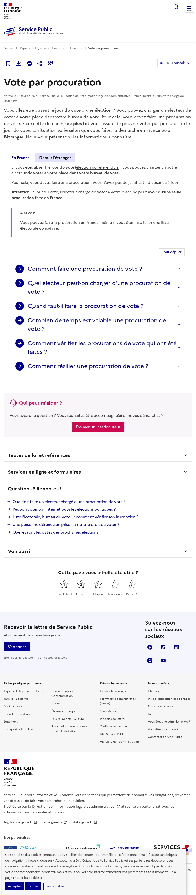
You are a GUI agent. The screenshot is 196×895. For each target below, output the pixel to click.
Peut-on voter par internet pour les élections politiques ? (64, 509)
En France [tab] (20, 157)
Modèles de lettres (112, 719)
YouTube (163, 660)
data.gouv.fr (83, 822)
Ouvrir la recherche (176, 6)
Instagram (150, 660)
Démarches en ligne (113, 691)
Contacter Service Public (165, 737)
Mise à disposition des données (169, 699)
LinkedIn (176, 647)
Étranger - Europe (63, 711)
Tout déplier (172, 251)
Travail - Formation (17, 714)
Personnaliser (55, 886)
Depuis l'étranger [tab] (55, 157)
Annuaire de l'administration (119, 742)
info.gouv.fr (52, 822)
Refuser (33, 886)
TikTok (163, 647)
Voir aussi (19, 551)
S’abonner (17, 647)
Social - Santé (13, 706)
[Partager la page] (39, 63)
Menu (189, 10)
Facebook (150, 647)
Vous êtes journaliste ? (163, 729)
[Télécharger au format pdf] (18, 63)
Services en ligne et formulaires (44, 472)
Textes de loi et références (39, 455)
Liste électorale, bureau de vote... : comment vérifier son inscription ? (75, 517)
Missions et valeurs (160, 706)
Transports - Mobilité (18, 729)
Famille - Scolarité (16, 699)
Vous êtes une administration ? (169, 722)
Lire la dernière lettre (18, 658)
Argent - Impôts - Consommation (63, 693)
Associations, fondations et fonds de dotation (70, 728)
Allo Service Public (112, 734)
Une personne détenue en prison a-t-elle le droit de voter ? (66, 524)
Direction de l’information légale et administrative (73, 806)
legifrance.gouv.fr (18, 822)
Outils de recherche (113, 726)
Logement (11, 722)
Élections (76, 48)
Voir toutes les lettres (52, 658)
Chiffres (153, 691)
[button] (50, 63)
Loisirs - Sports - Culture (67, 719)
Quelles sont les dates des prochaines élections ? (57, 532)
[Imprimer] (29, 63)
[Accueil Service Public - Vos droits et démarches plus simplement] (35, 36)
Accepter (14, 886)
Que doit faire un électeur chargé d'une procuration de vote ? (69, 501)
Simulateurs (108, 711)
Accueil (9, 48)
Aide (151, 714)
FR (175, 62)
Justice (55, 703)
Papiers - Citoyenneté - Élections (42, 48)
